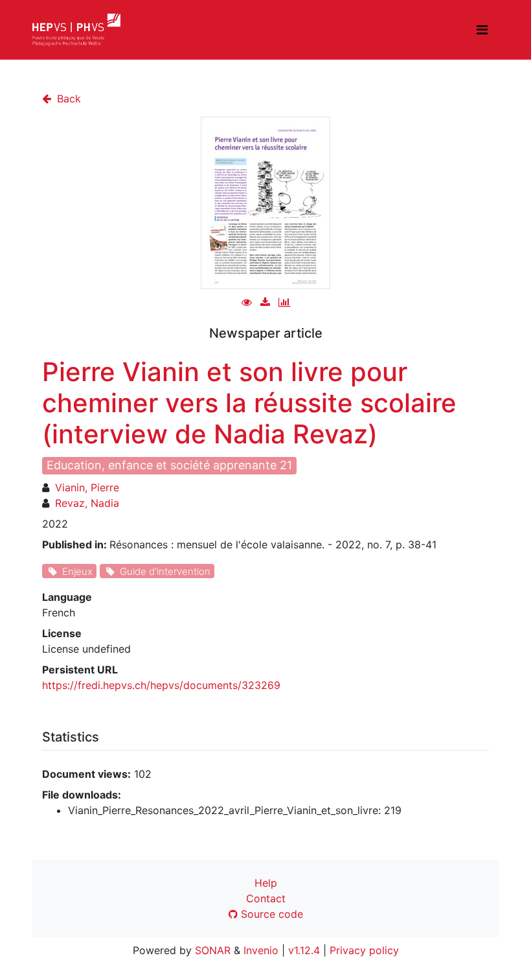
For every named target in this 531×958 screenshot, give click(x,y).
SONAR (213, 950)
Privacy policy (364, 950)
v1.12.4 (304, 950)
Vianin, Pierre (87, 487)
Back (67, 98)
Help (265, 882)
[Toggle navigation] (482, 30)
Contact (266, 898)
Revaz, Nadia (87, 503)
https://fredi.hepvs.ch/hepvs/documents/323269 (161, 685)
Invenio (260, 950)
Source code (270, 913)
